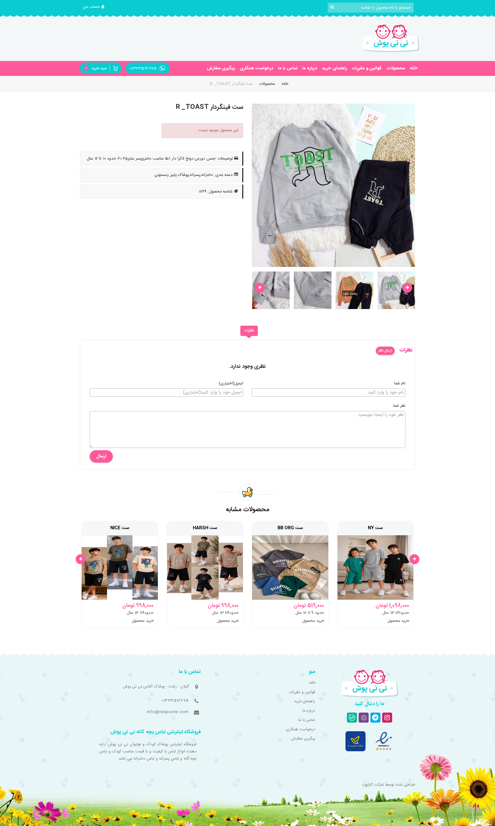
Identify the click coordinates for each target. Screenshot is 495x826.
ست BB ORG (290, 528)
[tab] (249, 331)
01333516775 (175, 700)
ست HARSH (205, 528)
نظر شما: (399, 406)
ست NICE (119, 528)
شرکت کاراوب (373, 784)
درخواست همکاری (257, 68)
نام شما (400, 383)
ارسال (101, 456)
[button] (94, 7)
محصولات (395, 68)
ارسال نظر (385, 350)
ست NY (375, 528)
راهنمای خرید (334, 68)
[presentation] (260, 288)
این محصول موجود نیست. (218, 130)
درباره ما (309, 68)
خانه (414, 68)
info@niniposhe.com (168, 712)
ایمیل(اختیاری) (231, 383)
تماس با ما (288, 68)
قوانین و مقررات (366, 68)
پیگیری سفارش (221, 68)
